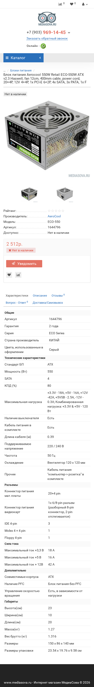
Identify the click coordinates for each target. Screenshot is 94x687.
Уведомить (27, 263)
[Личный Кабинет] (84, 4)
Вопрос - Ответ (17, 302)
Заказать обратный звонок (47, 38)
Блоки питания (20, 70)
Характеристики (17, 295)
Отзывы (58, 295)
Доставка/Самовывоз (48, 302)
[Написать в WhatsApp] (43, 45)
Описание (40, 295)
